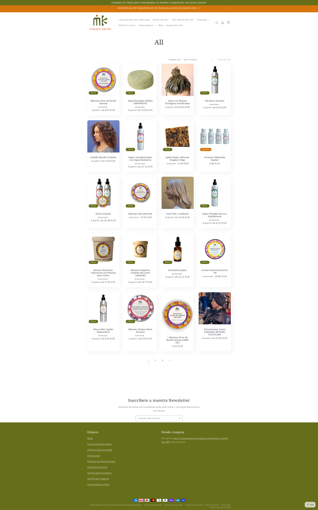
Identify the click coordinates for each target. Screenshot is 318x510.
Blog (90, 438)
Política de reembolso (153, 505)
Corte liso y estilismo (177, 213)
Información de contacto (220, 508)
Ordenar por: (175, 60)
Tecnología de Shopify (132, 505)
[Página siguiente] (169, 360)
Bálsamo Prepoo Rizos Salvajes (140, 330)
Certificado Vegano (98, 478)
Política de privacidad (99, 450)
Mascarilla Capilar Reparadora (103, 330)
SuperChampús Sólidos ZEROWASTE (140, 102)
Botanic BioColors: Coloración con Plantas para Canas (103, 273)
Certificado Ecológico (99, 473)
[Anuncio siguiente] (230, 7)
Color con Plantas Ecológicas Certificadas (177, 102)
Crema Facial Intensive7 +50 (215, 271)
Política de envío (212, 505)
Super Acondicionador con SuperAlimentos (140, 158)
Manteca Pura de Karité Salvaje (103, 102)
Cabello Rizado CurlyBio (103, 157)
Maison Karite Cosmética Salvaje (109, 505)
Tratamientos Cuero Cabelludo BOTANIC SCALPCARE (215, 332)
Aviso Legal (93, 455)
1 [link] (148, 360)
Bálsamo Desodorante (140, 213)
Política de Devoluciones (101, 461)
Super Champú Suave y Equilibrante (214, 215)
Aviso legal (226, 505)
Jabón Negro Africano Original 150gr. (177, 158)
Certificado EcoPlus (98, 484)
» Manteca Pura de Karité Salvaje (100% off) (177, 340)
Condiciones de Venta (99, 444)
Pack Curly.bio (103, 213)
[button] (203, 20)
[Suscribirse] (179, 418)
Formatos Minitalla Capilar (214, 158)
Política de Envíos (97, 467)
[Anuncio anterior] (88, 7)
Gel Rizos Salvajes (214, 100)
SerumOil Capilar (177, 270)
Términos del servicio (194, 505)
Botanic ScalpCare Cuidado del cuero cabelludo (140, 273)
